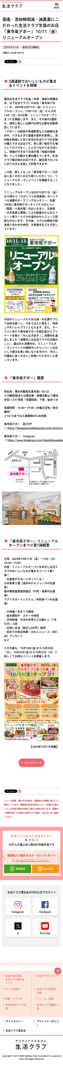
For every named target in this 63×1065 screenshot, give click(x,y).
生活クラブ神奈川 (31, 47)
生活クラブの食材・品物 (47, 991)
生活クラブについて (47, 976)
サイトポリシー (14, 1021)
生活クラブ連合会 (16, 1030)
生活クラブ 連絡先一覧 (48, 1007)
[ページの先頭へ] (57, 972)
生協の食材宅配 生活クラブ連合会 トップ (14, 979)
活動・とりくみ (13, 999)
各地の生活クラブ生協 (16, 1007)
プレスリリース (11, 47)
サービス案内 (12, 989)
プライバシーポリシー (47, 1023)
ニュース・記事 (45, 999)
